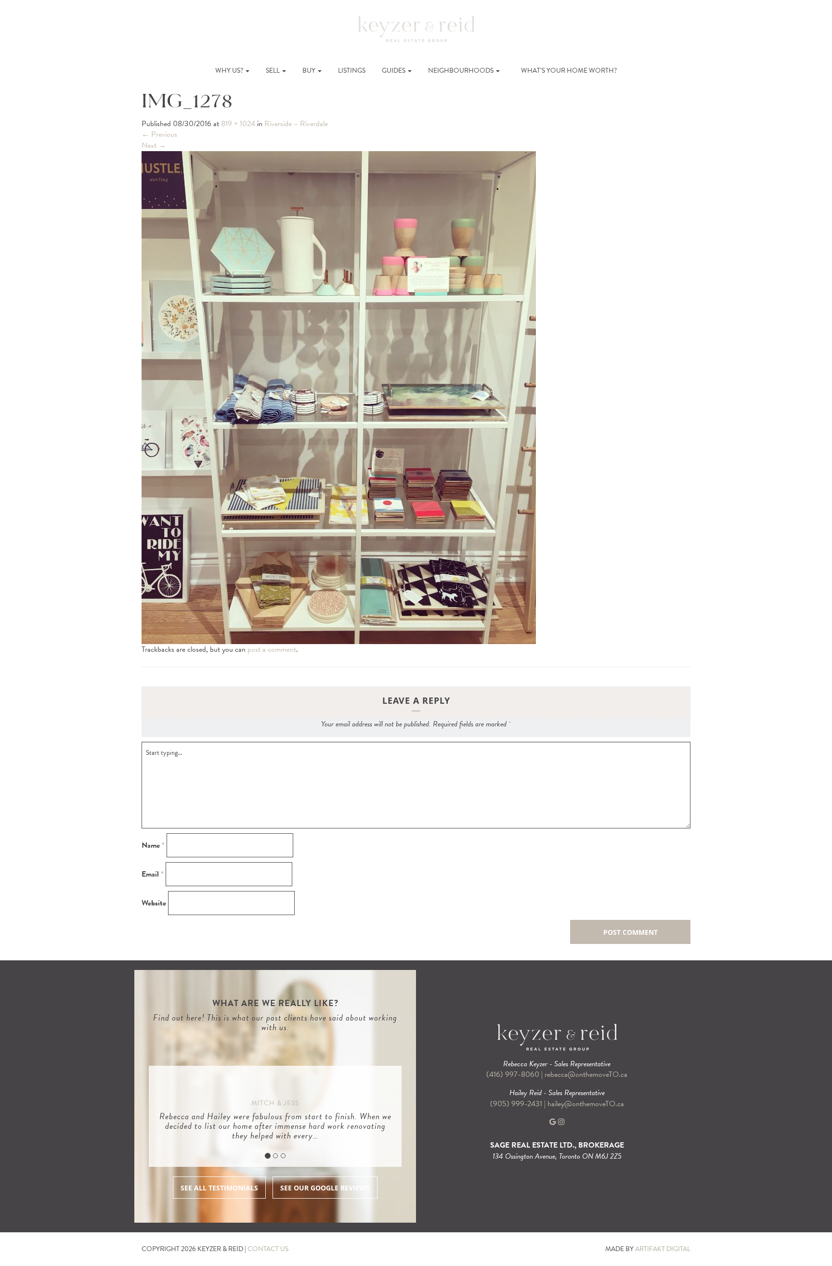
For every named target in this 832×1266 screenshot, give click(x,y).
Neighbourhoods (461, 70)
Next (154, 145)
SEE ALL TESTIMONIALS (219, 1187)
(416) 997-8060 (512, 1074)
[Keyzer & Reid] (416, 28)
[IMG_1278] (339, 396)
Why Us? (230, 70)
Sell (273, 70)
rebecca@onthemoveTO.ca (586, 1074)
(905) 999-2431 (517, 1104)
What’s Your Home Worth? (569, 70)
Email (153, 874)
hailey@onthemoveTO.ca (585, 1104)
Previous (159, 134)
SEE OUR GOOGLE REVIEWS (325, 1187)
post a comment (271, 649)
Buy (309, 70)
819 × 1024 (238, 123)
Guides (394, 70)
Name (153, 845)
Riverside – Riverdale (296, 123)
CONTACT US (267, 1249)
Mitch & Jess (275, 1103)
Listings (351, 70)
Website (154, 903)
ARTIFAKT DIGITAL (662, 1249)
